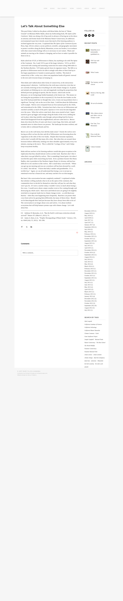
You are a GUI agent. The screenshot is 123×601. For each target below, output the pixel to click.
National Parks (99, 339)
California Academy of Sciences (93, 324)
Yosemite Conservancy (90, 348)
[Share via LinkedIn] (31, 227)
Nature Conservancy (89, 342)
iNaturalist (100, 361)
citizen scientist (97, 354)
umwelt (86, 367)
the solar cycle (99, 364)
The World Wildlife (89, 345)
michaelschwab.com (41, 373)
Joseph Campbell (89, 339)
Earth (97, 333)
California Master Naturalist (92, 330)
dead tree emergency (99, 357)
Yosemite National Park (90, 351)
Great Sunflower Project (90, 336)
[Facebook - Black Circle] (85, 35)
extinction (93, 361)
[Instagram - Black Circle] (93, 35)
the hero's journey (89, 364)
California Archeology (90, 327)
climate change (88, 357)
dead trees (87, 361)
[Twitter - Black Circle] (89, 35)
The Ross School (100, 342)
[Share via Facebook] (22, 227)
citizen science (88, 354)
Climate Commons (89, 333)
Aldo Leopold (88, 321)
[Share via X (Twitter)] (26, 227)
